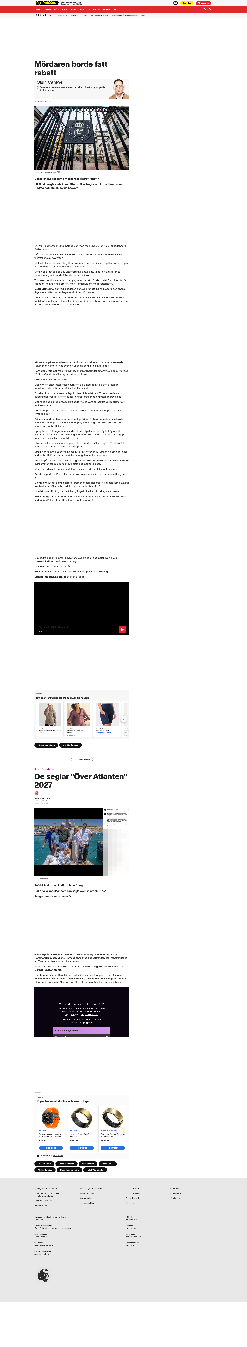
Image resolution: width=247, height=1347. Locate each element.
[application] (81, 608)
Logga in (205, 3)
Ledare (106, 9)
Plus (187, 3)
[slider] (82, 634)
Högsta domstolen (46, 745)
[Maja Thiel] (36, 793)
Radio (65, 9)
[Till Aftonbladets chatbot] (175, 3)
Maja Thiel (39, 798)
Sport (48, 9)
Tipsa (82, 9)
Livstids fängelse (70, 745)
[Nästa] (123, 718)
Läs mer (142, 15)
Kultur (96, 9)
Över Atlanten (47, 769)
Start (39, 9)
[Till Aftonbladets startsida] (47, 3)
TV (89, 9)
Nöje (56, 9)
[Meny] (115, 9)
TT (50, 798)
